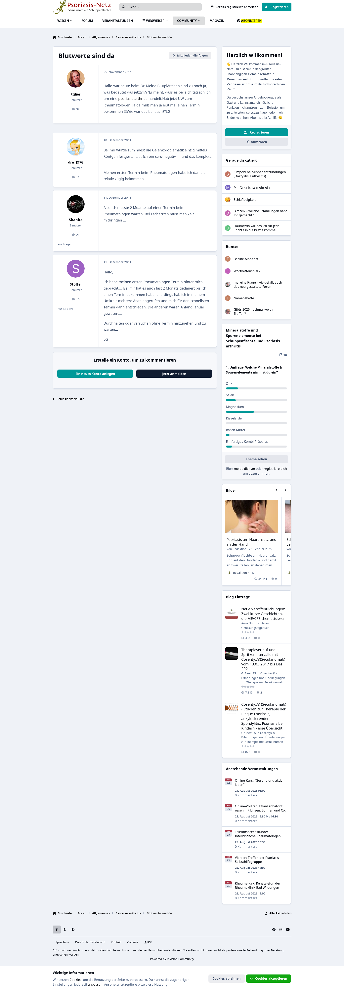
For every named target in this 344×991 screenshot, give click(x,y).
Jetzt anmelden (174, 374)
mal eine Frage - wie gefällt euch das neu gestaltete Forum (258, 284)
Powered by (172, 959)
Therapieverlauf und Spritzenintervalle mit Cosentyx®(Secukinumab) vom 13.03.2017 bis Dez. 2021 (263, 659)
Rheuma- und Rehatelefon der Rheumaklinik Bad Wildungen (257, 885)
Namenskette (244, 298)
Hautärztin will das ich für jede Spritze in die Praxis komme (257, 228)
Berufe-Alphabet (246, 259)
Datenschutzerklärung (90, 942)
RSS (149, 942)
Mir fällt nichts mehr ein (252, 187)
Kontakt (116, 942)
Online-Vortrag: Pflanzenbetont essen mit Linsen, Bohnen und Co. (260, 808)
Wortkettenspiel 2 (247, 271)
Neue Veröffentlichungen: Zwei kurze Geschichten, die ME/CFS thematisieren (263, 613)
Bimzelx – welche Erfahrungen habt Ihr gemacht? (260, 213)
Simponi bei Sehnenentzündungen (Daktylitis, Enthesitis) (260, 174)
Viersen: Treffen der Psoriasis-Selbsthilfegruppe (257, 859)
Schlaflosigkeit (245, 199)
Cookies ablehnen (226, 978)
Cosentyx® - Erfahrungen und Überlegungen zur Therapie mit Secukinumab (263, 677)
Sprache (61, 942)
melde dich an (244, 468)
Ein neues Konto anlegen (95, 374)
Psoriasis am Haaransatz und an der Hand (251, 542)
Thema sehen (256, 459)
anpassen (95, 984)
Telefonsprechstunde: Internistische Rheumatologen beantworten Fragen (258, 836)
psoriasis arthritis (133, 98)
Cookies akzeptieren (271, 978)
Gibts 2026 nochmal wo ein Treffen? (254, 311)
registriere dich (275, 468)
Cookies (132, 942)
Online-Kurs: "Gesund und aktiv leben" (258, 782)
